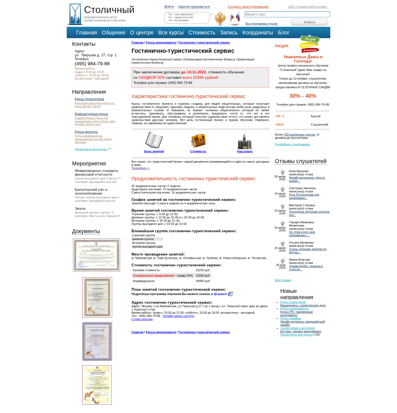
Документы (86, 231)
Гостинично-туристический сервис (204, 42)
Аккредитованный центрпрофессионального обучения (108, 13)
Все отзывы (283, 280)
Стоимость (198, 151)
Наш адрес (245, 151)
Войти (169, 7)
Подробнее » (140, 168)
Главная (137, 42)
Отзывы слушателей (301, 161)
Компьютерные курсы (91, 114)
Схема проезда (142, 319)
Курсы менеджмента (161, 42)
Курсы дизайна (290, 318)
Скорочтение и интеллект (297, 328)
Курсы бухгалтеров (89, 99)
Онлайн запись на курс (178, 315)
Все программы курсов (261, 23)
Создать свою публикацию (248, 7)
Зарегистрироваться (194, 7)
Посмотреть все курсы (91, 149)
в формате (219, 294)
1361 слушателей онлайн (307, 7)
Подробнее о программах (292, 144)
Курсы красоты (86, 132)
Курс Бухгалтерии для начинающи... (304, 196)
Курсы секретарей (292, 302)
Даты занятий (154, 151)
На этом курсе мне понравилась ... (302, 233)
